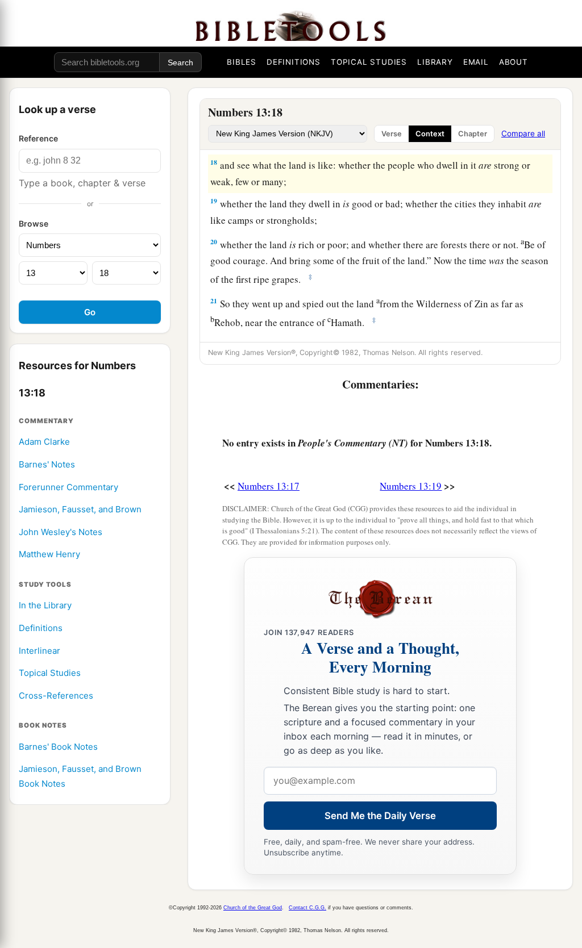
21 (213, 301)
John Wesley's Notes (60, 532)
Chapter (472, 134)
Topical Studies (50, 672)
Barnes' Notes (47, 464)
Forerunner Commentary (68, 487)
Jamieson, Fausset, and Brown (80, 509)
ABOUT (513, 61)
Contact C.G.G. (307, 908)
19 (213, 201)
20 (213, 242)
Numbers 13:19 (411, 485)
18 (213, 162)
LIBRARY (435, 61)
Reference (38, 138)
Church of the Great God (252, 908)
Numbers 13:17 (269, 485)
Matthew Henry (49, 554)
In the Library (45, 605)
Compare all (523, 133)
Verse (391, 134)
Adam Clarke (44, 441)
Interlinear (39, 650)
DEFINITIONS (294, 61)
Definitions (41, 628)
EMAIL (476, 61)
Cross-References (56, 695)
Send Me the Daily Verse (380, 815)
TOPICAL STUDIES (369, 61)
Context (429, 134)
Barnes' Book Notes (58, 746)
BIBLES (241, 61)
